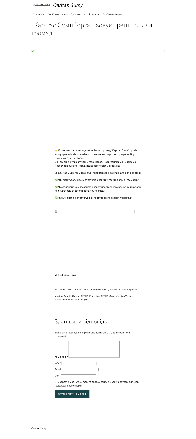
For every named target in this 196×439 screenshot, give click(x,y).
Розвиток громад (128, 289)
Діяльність (77, 14)
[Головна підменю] (43, 14)
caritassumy (61, 299)
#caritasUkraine (72, 296)
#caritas (59, 296)
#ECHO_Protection (90, 296)
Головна (37, 14)
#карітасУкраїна (124, 296)
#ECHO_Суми (108, 296)
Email (59, 369)
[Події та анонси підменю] (67, 14)
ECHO (87, 289)
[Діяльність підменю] (84, 14)
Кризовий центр (99, 289)
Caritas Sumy (68, 5)
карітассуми (81, 299)
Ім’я (58, 363)
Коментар (61, 356)
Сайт (57, 375)
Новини (113, 289)
